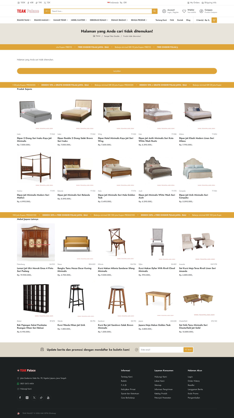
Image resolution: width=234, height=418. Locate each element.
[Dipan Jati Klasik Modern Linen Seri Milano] (198, 112)
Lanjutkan (117, 71)
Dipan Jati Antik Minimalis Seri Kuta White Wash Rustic (156, 140)
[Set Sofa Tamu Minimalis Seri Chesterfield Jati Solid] (198, 299)
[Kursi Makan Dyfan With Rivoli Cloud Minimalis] (157, 242)
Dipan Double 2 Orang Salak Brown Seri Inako (75, 140)
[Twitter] (34, 398)
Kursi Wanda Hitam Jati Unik (71, 325)
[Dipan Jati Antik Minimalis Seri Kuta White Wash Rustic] (157, 112)
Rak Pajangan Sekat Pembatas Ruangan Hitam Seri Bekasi (32, 326)
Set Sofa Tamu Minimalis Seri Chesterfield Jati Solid (193, 326)
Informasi (125, 370)
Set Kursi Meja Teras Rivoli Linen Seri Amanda (197, 270)
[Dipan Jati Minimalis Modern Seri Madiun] (36, 169)
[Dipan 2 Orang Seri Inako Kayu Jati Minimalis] (36, 112)
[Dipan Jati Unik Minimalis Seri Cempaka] (198, 169)
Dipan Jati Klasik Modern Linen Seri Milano (196, 140)
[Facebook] (20, 398)
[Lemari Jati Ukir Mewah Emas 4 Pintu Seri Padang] (36, 242)
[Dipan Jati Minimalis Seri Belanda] (76, 169)
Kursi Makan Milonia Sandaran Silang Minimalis (116, 270)
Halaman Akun (195, 370)
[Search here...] (154, 11)
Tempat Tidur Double (111, 36)
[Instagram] (27, 398)
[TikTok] (41, 398)
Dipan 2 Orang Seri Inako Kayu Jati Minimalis (34, 140)
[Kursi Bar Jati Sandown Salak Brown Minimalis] (117, 299)
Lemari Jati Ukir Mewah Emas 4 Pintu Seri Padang (35, 270)
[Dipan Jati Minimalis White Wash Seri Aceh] (157, 169)
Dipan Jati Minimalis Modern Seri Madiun (33, 196)
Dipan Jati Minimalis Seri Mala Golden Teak (116, 196)
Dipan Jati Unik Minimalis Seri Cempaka (193, 196)
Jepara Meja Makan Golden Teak (155, 325)
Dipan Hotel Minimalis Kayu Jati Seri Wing (115, 140)
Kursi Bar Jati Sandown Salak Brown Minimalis (115, 326)
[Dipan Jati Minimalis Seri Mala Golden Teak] (117, 169)
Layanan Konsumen (164, 370)
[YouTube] (48, 398)
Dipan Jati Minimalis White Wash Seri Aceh (157, 196)
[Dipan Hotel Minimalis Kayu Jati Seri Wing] (117, 112)
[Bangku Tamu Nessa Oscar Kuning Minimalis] (76, 242)
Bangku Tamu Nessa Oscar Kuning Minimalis (74, 270)
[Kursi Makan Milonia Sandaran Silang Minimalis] (117, 242)
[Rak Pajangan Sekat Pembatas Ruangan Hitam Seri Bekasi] (36, 299)
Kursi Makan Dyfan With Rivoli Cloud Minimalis (157, 270)
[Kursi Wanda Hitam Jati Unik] (76, 299)
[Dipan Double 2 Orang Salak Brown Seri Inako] (76, 112)
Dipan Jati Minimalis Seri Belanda (74, 195)
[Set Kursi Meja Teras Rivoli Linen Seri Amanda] (198, 242)
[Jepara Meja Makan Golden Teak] (157, 299)
